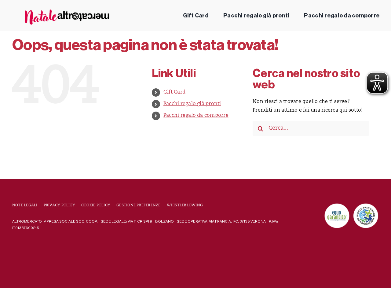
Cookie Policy (95, 205)
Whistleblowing (185, 205)
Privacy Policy (59, 205)
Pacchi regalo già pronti (192, 104)
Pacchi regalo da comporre (195, 115)
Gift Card (174, 92)
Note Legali (25, 205)
